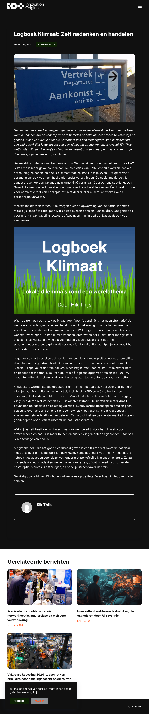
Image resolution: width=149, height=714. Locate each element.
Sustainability (46, 44)
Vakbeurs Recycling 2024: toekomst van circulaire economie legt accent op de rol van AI (39, 679)
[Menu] (140, 6)
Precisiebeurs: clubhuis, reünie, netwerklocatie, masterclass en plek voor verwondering (36, 615)
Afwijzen (39, 700)
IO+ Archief (135, 706)
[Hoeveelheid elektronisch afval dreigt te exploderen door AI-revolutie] (109, 587)
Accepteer (19, 700)
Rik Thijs (126, 144)
